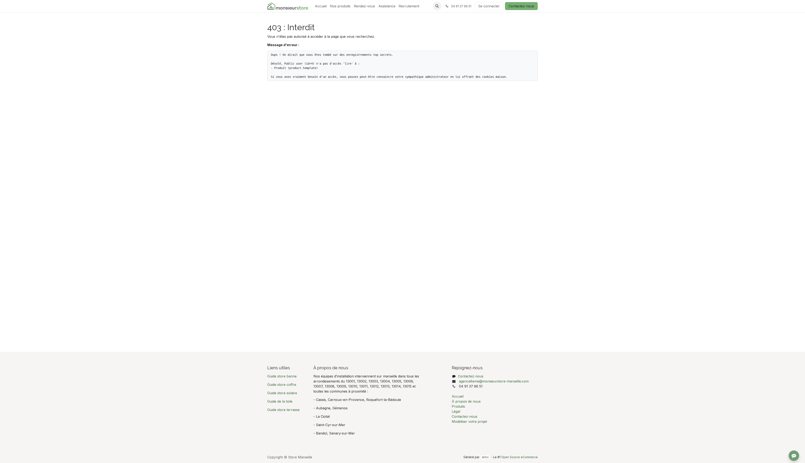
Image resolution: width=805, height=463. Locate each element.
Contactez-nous (521, 6)
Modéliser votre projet (469, 421)
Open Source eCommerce (519, 457)
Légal (456, 411)
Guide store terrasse (283, 410)
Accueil (458, 396)
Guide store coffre (281, 384)
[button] (437, 6)
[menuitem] (320, 6)
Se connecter (489, 6)
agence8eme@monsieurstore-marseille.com (493, 381)
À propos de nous (466, 401)
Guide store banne (282, 376)
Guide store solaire (282, 393)
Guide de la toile (279, 401)
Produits (458, 406)
